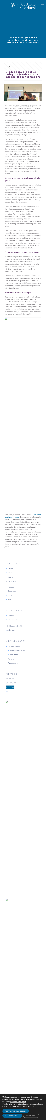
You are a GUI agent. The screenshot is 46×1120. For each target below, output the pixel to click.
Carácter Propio (14, 646)
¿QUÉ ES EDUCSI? (13, 563)
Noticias (11, 587)
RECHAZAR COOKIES (12, 1116)
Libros (10, 595)
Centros (11, 616)
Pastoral (11, 659)
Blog (9, 599)
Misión (10, 569)
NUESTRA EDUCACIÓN (15, 641)
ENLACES (10, 678)
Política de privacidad (15, 626)
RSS (9, 692)
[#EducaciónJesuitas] (23, 5)
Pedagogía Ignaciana (17, 651)
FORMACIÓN (11, 674)
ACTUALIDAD (11, 582)
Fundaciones (12, 620)
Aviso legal (11, 630)
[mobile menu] (42, 5)
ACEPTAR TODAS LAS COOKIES (15, 1111)
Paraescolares (13, 663)
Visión (10, 573)
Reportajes (12, 591)
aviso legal (30, 1099)
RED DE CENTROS (14, 610)
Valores (10, 577)
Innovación (14, 655)
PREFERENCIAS (31, 1116)
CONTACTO (11, 683)
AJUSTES (32, 1106)
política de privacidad (17, 1101)
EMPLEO (10, 687)
